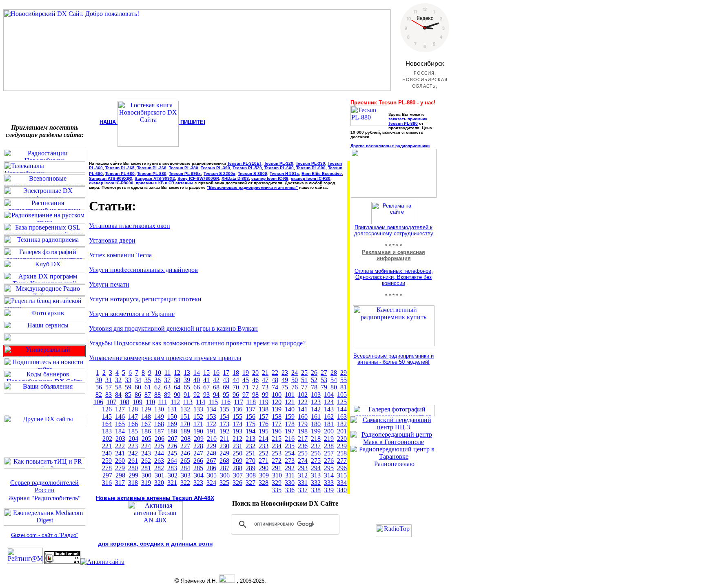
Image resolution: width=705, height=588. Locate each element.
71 (245, 387)
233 (263, 445)
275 (316, 460)
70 (236, 387)
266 (198, 460)
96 (236, 394)
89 (167, 394)
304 (199, 475)
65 (187, 387)
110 (150, 401)
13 (187, 372)
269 (237, 460)
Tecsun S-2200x (219, 173)
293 (303, 467)
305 (212, 475)
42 (216, 379)
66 (196, 387)
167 (146, 423)
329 (277, 482)
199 (316, 431)
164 (107, 423)
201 (342, 431)
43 (226, 379)
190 (198, 431)
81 (343, 387)
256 (316, 453)
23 (285, 372)
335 (277, 489)
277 (342, 460)
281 (146, 467)
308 (251, 475)
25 (304, 372)
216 (290, 438)
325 (224, 482)
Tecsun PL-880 (151, 173)
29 (343, 372)
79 (324, 387)
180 (316, 423)
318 (133, 482)
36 (157, 379)
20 (255, 372)
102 (303, 394)
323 (198, 482)
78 (314, 387)
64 (177, 387)
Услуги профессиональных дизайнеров (143, 269)
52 (314, 379)
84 (118, 394)
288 (237, 467)
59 (128, 387)
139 (277, 409)
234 (277, 445)
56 (98, 387)
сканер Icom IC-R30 (310, 178)
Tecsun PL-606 (311, 168)
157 (263, 416)
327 (250, 482)
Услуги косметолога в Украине (132, 313)
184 (120, 431)
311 (290, 475)
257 (329, 453)
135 (224, 409)
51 (304, 379)
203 (120, 438)
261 (133, 460)
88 (157, 394)
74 (275, 387)
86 (138, 394)
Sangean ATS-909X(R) (110, 178)
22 (275, 372)
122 (303, 401)
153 (211, 416)
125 (342, 401)
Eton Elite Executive (322, 173)
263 (159, 460)
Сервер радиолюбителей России (44, 486)
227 (185, 445)
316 (107, 482)
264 (172, 460)
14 (196, 372)
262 (146, 460)
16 (216, 372)
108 (124, 401)
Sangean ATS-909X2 (155, 178)
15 (206, 372)
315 (342, 475)
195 (263, 431)
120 (277, 401)
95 (226, 394)
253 (277, 453)
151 (185, 416)
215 (277, 438)
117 (238, 401)
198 (303, 431)
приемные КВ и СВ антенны (164, 183)
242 (133, 453)
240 (107, 453)
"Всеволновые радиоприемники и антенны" (252, 187)
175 (250, 423)
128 (133, 409)
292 (290, 467)
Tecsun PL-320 (278, 163)
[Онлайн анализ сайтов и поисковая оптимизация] (102, 561)
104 (329, 394)
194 (250, 431)
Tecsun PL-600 (279, 168)
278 (107, 467)
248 (211, 453)
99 (265, 394)
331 (303, 482)
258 (342, 453)
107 (111, 401)
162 (329, 416)
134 (211, 409)
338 (316, 489)
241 (120, 453)
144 (342, 409)
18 (236, 372)
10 (158, 372)
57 (108, 387)
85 (128, 394)
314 (329, 475)
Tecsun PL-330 (310, 163)
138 (263, 409)
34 (138, 379)
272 (277, 460)
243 (146, 453)
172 (211, 423)
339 (329, 489)
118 (251, 401)
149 (159, 416)
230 (224, 445)
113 (188, 401)
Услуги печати (109, 284)
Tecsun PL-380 (183, 168)
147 (133, 416)
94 (216, 394)
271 (263, 460)
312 (303, 475)
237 (316, 445)
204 (133, 438)
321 (172, 482)
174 (237, 423)
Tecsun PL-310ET (244, 163)
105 (342, 394)
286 (211, 467)
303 (186, 475)
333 (329, 482)
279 (120, 467)
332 (316, 482)
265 (185, 460)
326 (237, 482)
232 (250, 445)
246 (185, 453)
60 (138, 387)
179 (303, 423)
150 (172, 416)
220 (342, 438)
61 (147, 387)
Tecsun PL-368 (151, 168)
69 (226, 387)
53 (324, 379)
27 (324, 372)
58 (118, 387)
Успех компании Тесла (120, 255)
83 (108, 394)
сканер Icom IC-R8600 (111, 183)
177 (277, 423)
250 (237, 453)
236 (303, 445)
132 (185, 409)
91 (187, 394)
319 (146, 482)
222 (120, 445)
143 (329, 409)
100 (277, 394)
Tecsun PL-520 (247, 168)
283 (172, 467)
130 (159, 409)
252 (263, 453)
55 (343, 379)
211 (224, 438)
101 (290, 394)
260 (120, 460)
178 (290, 423)
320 (159, 482)
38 (177, 379)
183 (107, 431)
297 (107, 475)
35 (147, 379)
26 (314, 372)
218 (316, 438)
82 (98, 394)
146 (120, 416)
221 (107, 445)
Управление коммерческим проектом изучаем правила (165, 357)
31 (108, 379)
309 (264, 475)
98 (255, 394)
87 (147, 394)
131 (172, 409)
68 (216, 387)
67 (206, 387)
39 (187, 379)
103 (316, 394)
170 (185, 423)
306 (225, 475)
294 (316, 467)
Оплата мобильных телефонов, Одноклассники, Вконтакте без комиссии (394, 277)
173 (224, 423)
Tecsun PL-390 (215, 168)
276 (329, 460)
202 (107, 438)
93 (206, 394)
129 (146, 409)
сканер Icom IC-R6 (269, 178)
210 (212, 438)
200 (329, 431)
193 (237, 431)
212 (237, 438)
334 (342, 482)
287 (224, 467)
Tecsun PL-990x (185, 173)
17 (226, 372)
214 (263, 438)
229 (211, 445)
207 (172, 438)
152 (198, 416)
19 (245, 372)
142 (316, 409)
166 (133, 423)
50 (294, 379)
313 (316, 475)
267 (211, 460)
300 (146, 475)
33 (128, 379)
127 (120, 409)
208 (186, 438)
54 (333, 379)
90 (177, 394)
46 (255, 379)
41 (206, 379)
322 (185, 482)
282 (159, 467)
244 (159, 453)
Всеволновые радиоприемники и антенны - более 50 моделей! (393, 359)
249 (224, 453)
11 (167, 372)
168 (159, 423)
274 (303, 460)
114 (200, 401)
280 (133, 467)
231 (237, 445)
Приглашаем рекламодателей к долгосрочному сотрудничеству (393, 230)
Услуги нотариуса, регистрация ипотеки (145, 299)
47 (265, 379)
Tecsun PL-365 (120, 168)
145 (107, 416)
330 (290, 482)
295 (329, 467)
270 (250, 460)
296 (342, 467)
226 (172, 445)
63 (167, 387)
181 (329, 423)
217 (303, 438)
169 (172, 423)
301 (159, 475)
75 (285, 387)
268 (224, 460)
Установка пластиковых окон (129, 225)
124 (329, 401)
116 (226, 401)
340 (342, 489)
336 (290, 489)
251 (250, 453)
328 (263, 482)
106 (98, 401)
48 (275, 379)
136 (237, 409)
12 (177, 372)
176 (263, 423)
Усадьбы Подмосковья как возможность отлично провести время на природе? (197, 343)
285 (198, 467)
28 (333, 372)
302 (172, 475)
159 (290, 416)
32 (118, 379)
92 (196, 394)
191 (211, 431)
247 (198, 453)
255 (303, 453)
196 (277, 431)
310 (277, 475)
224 (146, 445)
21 (265, 372)
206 (159, 438)
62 (157, 387)
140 (290, 409)
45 (245, 379)
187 (159, 431)
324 (211, 482)
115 (213, 401)
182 (342, 423)
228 (198, 445)
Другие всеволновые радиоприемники (390, 146)
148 (146, 416)
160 (303, 416)
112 (175, 401)
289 (250, 467)
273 (290, 460)
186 (146, 431)
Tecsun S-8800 (252, 173)
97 (245, 394)
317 (120, 482)
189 (185, 431)
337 (303, 489)
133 (198, 409)
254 (290, 453)
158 (277, 416)
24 (294, 372)
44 (236, 379)
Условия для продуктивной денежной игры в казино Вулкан (173, 328)
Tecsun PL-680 (120, 173)
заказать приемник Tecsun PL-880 (407, 121)
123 (316, 401)
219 (329, 438)
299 (133, 475)
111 (162, 401)
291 (277, 467)
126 (107, 409)
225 (159, 445)
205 (146, 438)
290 (263, 467)
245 (172, 453)
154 (224, 416)
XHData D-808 (235, 178)
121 (290, 401)
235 (290, 445)
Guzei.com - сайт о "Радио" (44, 535)
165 (120, 423)
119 (263, 401)
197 (290, 431)
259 (107, 460)
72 (255, 387)
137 (250, 409)
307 (238, 475)
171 (198, 423)
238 (329, 445)
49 (285, 379)
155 (237, 416)
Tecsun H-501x (284, 173)
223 (133, 445)
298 (120, 475)
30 (98, 379)
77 (304, 387)
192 (224, 431)
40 (196, 379)
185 (133, 431)
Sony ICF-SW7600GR (198, 178)
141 (303, 409)
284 (185, 467)
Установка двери (112, 240)
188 (172, 431)
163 (342, 416)
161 (316, 416)
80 (333, 387)
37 (167, 379)
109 (137, 401)
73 (265, 387)
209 (199, 438)
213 (250, 438)
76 (294, 387)
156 (250, 416)
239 (342, 445)
